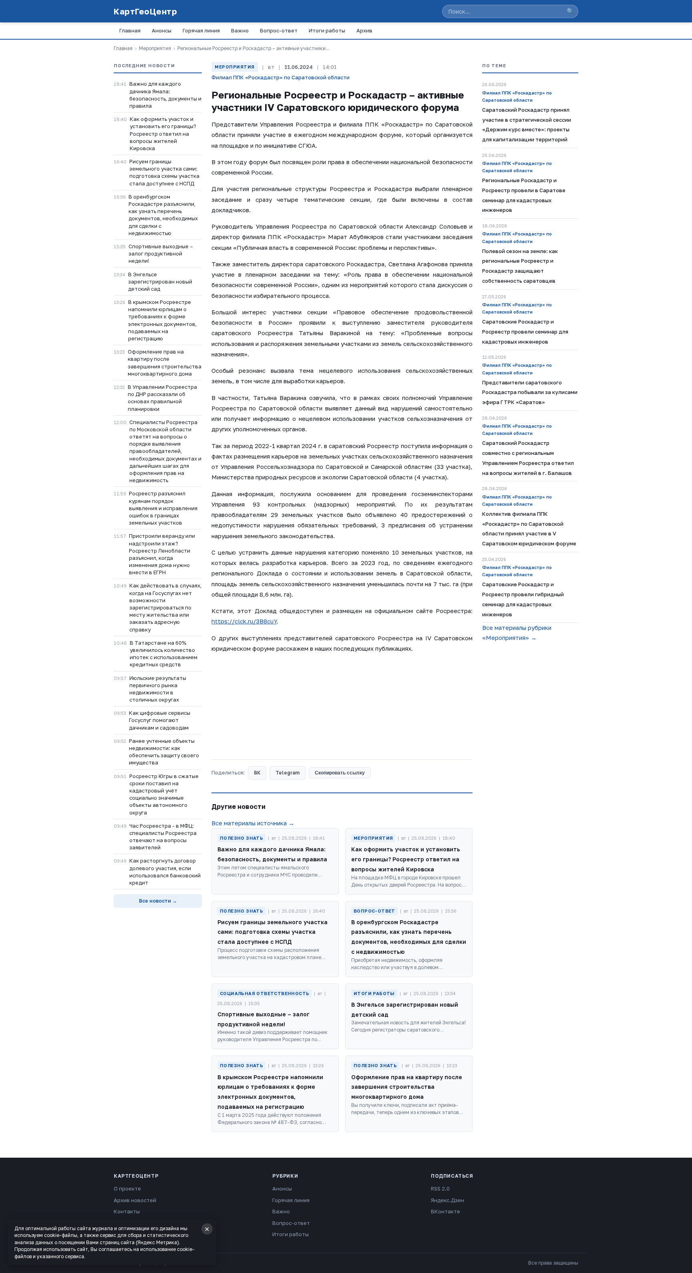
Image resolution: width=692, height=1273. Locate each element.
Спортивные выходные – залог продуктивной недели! (161, 253)
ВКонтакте (445, 1211)
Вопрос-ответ (279, 30)
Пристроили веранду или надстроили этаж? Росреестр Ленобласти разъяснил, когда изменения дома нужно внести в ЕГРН (162, 554)
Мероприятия (155, 48)
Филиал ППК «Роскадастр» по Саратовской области (280, 77)
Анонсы (161, 30)
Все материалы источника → (252, 823)
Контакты (127, 1211)
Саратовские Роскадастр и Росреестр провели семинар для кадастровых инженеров (525, 331)
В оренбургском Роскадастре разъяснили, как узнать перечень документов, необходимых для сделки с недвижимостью (163, 214)
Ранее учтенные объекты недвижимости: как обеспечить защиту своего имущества (164, 752)
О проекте (127, 1188)
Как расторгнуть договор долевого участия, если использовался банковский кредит (165, 871)
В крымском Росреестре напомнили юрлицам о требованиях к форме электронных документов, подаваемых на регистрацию (162, 320)
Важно (240, 30)
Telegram (288, 773)
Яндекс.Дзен (447, 1200)
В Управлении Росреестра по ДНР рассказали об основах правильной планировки (162, 398)
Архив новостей (135, 1200)
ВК (257, 773)
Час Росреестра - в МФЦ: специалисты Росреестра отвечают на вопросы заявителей (163, 837)
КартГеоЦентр (145, 11)
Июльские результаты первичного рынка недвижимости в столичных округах (157, 689)
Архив (364, 30)
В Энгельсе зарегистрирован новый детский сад (160, 281)
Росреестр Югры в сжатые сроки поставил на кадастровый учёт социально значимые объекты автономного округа (164, 794)
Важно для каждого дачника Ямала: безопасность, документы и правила (165, 94)
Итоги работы (327, 30)
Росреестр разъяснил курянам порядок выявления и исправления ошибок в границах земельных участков (163, 508)
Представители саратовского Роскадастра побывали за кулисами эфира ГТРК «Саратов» (529, 392)
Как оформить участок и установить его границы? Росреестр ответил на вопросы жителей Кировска (163, 133)
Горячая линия (201, 30)
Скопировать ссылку (340, 773)
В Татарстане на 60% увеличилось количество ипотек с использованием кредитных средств (163, 654)
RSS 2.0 (440, 1188)
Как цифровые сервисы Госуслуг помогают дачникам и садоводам (159, 720)
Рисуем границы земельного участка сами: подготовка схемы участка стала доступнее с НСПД (164, 172)
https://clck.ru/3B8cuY (244, 621)
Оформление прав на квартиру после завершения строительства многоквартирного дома (164, 362)
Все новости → (158, 901)
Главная (130, 30)
